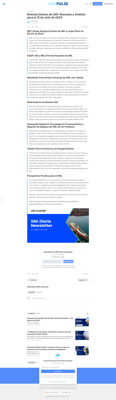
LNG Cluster (34, 21)
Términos (61, 388)
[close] (74, 353)
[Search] (86, 3)
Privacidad (55, 388)
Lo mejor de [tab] (31, 313)
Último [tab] (38, 313)
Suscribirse (97, 4)
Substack (49, 396)
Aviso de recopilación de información (52, 377)
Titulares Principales (33, 323)
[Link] (24, 32)
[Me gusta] (28, 27)
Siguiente (82, 280)
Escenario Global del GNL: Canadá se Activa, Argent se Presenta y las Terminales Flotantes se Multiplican (48, 348)
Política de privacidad (69, 377)
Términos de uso (58, 375)
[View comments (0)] (33, 27)
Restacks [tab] (39, 292)
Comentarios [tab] (31, 292)
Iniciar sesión (108, 4)
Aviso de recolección (71, 388)
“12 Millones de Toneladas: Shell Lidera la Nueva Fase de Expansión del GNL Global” (49, 333)
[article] (58, 322)
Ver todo (31, 362)
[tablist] (35, 292)
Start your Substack (52, 392)
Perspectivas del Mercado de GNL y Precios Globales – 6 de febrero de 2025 (50, 319)
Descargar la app (66, 392)
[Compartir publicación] (90, 3)
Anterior (33, 280)
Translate (31, 11)
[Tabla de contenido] (2, 200)
